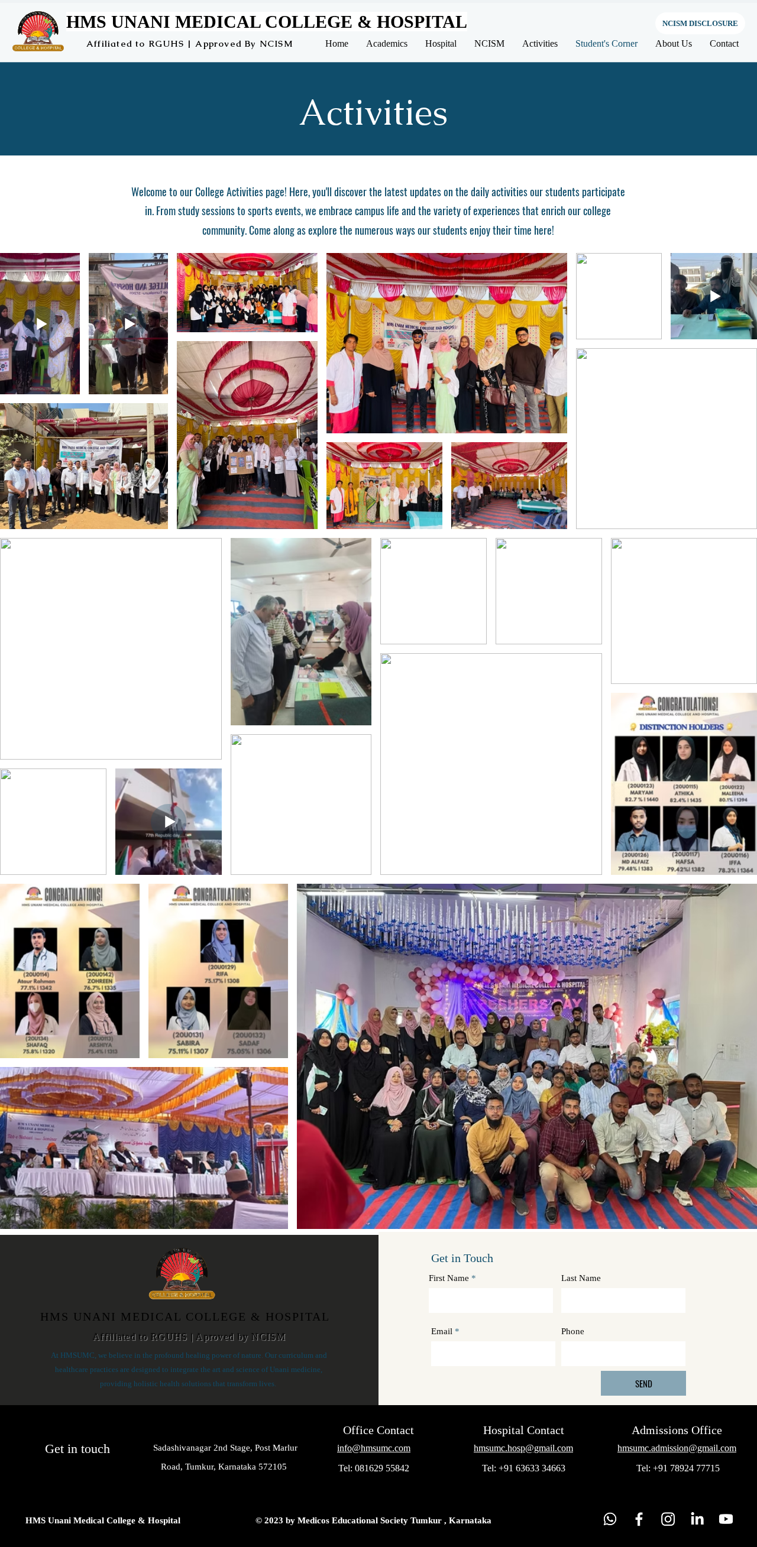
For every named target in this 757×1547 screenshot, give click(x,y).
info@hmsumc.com (373, 1448)
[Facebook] (639, 1518)
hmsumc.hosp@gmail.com (523, 1448)
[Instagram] (668, 1518)
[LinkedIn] (697, 1518)
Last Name (581, 1278)
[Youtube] (725, 1518)
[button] (386, 43)
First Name (449, 1278)
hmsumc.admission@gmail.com (676, 1448)
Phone (572, 1331)
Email (441, 1331)
